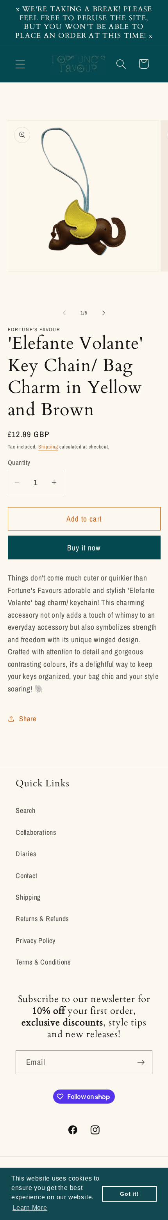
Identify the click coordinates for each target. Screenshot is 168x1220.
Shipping (48, 446)
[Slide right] (104, 313)
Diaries (26, 854)
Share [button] (27, 718)
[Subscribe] (141, 1062)
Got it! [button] (129, 1194)
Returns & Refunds (42, 918)
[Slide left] (64, 313)
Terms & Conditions (43, 962)
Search (26, 810)
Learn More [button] (30, 1207)
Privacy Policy (35, 940)
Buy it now (84, 548)
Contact (26, 876)
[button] (20, 64)
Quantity (19, 462)
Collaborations (36, 832)
